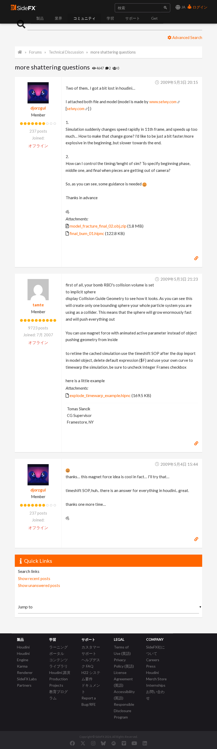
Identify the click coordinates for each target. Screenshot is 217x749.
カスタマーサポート (91, 650)
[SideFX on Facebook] (72, 743)
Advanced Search (186, 37)
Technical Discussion (66, 52)
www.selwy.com (163, 101)
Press (151, 666)
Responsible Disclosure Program (124, 710)
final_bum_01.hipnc (87, 233)
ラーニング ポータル (58, 650)
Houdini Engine (23, 656)
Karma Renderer (25, 669)
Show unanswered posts (39, 585)
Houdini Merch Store (156, 675)
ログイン (199, 7)
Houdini (23, 647)
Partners (24, 685)
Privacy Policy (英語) (124, 662)
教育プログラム (58, 694)
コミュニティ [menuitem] (84, 18)
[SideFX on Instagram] (93, 743)
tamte (38, 304)
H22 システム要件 (91, 675)
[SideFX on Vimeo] (124, 743)
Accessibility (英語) (124, 694)
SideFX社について (155, 650)
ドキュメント (91, 688)
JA (183, 7)
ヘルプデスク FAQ (91, 662)
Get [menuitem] (154, 18)
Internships (155, 685)
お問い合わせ (155, 694)
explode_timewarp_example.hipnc (100, 395)
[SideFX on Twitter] (82, 743)
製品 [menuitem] (40, 18)
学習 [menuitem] (110, 18)
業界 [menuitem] (58, 18)
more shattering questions (113, 52)
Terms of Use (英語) (122, 650)
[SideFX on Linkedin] (145, 743)
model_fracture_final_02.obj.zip (98, 225)
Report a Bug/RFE (89, 701)
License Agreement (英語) (123, 678)
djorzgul (38, 108)
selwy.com (75, 108)
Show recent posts (34, 578)
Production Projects (58, 682)
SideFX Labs (27, 679)
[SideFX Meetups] (113, 743)
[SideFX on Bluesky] (103, 743)
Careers (152, 659)
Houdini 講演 (59, 672)
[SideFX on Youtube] (134, 743)
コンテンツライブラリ (58, 662)
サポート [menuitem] (132, 18)
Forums (35, 52)
